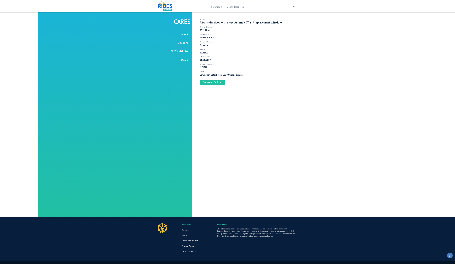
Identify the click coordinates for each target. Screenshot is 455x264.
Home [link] (184, 235)
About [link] (184, 34)
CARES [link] (182, 21)
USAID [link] (184, 59)
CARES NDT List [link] (179, 51)
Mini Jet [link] (203, 66)
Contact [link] (185, 230)
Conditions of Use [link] (190, 240)
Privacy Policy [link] (188, 246)
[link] (450, 255)
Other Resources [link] (235, 6)
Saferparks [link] (216, 6)
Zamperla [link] (204, 52)
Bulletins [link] (183, 42)
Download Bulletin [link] (212, 82)
